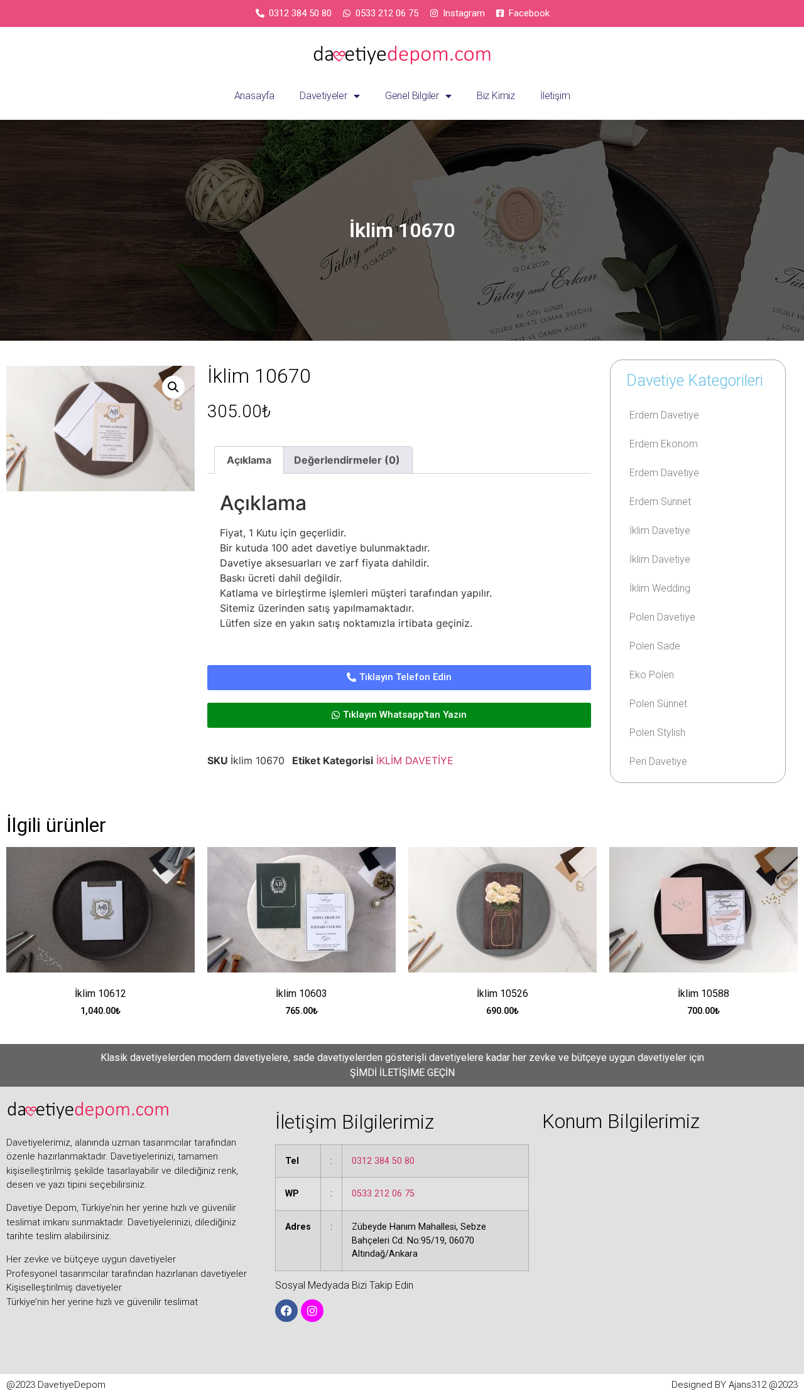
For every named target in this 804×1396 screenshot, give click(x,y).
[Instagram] (312, 1310)
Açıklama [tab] (249, 460)
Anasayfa (254, 96)
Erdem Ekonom (663, 444)
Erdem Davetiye (664, 415)
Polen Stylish (657, 732)
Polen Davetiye (662, 617)
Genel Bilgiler (412, 96)
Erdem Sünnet (660, 502)
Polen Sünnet (658, 704)
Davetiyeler (323, 96)
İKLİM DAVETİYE (415, 760)
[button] (173, 387)
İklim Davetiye (659, 530)
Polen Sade (654, 646)
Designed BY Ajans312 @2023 (734, 1384)
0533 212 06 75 (383, 1193)
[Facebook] (286, 1310)
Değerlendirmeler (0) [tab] (347, 460)
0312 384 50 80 (383, 1161)
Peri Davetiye (658, 761)
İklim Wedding (659, 588)
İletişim (555, 96)
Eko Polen (651, 675)
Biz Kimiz (496, 96)
